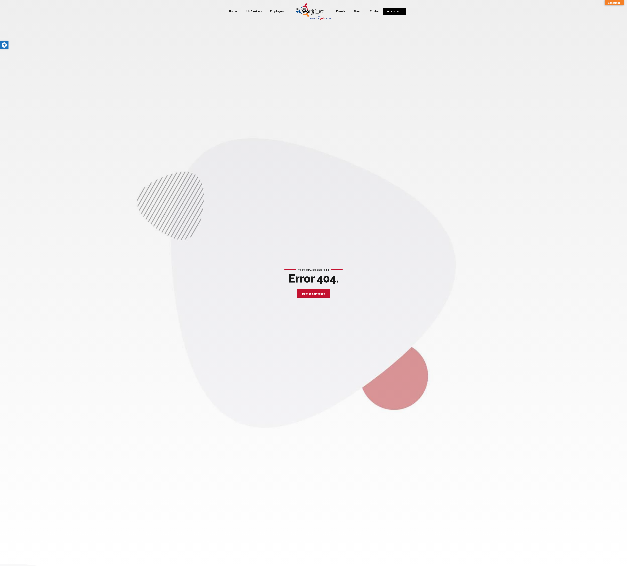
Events (340, 11)
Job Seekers (253, 11)
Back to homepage (313, 293)
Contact (375, 11)
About (358, 11)
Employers (277, 11)
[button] (4, 45)
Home (233, 11)
